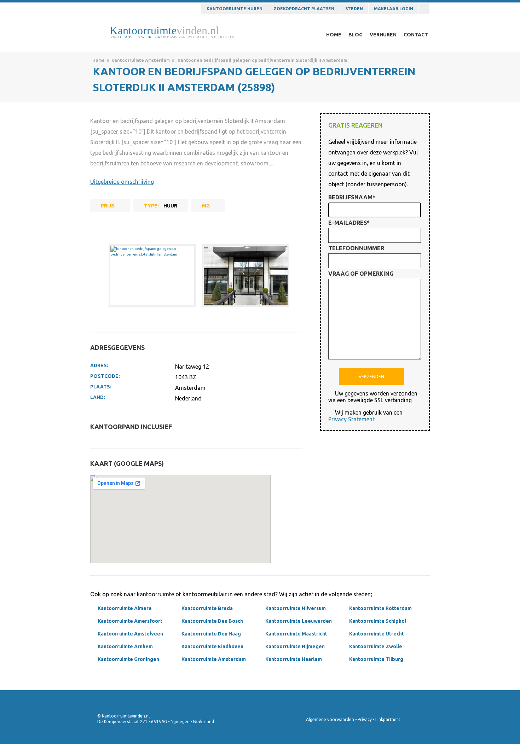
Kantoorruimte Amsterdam (140, 60)
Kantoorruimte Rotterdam (380, 608)
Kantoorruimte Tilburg (376, 659)
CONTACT (416, 34)
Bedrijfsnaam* (351, 197)
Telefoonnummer (356, 248)
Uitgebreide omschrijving (122, 181)
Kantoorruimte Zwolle (375, 646)
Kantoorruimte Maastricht (296, 634)
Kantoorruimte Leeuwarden (298, 621)
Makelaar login (393, 8)
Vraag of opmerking (360, 273)
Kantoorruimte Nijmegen (295, 646)
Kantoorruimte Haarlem (293, 659)
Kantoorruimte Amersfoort (130, 621)
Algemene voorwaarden (330, 719)
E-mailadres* (349, 222)
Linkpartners (387, 719)
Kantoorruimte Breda (207, 608)
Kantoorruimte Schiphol (377, 621)
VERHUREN (383, 34)
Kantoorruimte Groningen (128, 659)
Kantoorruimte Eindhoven (212, 646)
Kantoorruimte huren (234, 8)
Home (98, 60)
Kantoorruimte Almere (125, 608)
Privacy (365, 719)
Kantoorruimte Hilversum (295, 608)
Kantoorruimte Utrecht (376, 634)
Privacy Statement (351, 419)
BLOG (355, 34)
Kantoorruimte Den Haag (211, 634)
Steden (354, 8)
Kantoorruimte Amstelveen (130, 634)
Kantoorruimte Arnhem (125, 646)
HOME (333, 34)
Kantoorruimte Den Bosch (212, 621)
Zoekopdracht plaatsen (303, 8)
